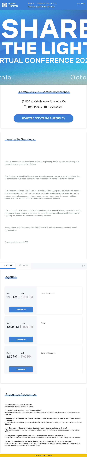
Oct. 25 (24, 265)
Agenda (31, 3)
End (22, 293)
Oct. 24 (9, 265)
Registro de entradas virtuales (41, 7)
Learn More (21, 310)
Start (8, 293)
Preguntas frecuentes (47, 3)
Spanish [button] (81, 4)
